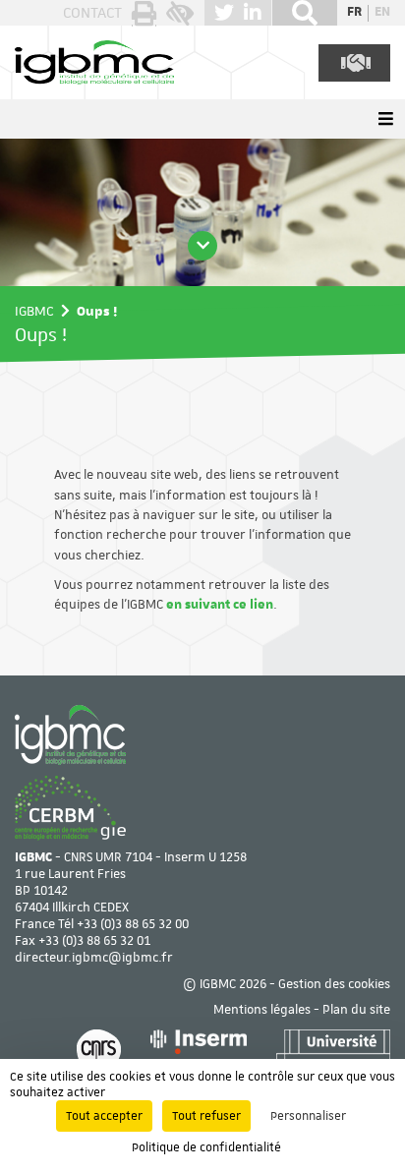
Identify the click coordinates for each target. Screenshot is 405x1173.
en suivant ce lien (219, 605)
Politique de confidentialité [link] (206, 1147)
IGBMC (34, 311)
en (382, 13)
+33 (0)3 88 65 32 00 (133, 924)
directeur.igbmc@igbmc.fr (94, 958)
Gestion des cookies (334, 984)
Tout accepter (104, 1116)
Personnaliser (308, 1116)
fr (354, 13)
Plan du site (356, 1010)
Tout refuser (206, 1116)
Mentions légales (262, 1010)
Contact (92, 13)
